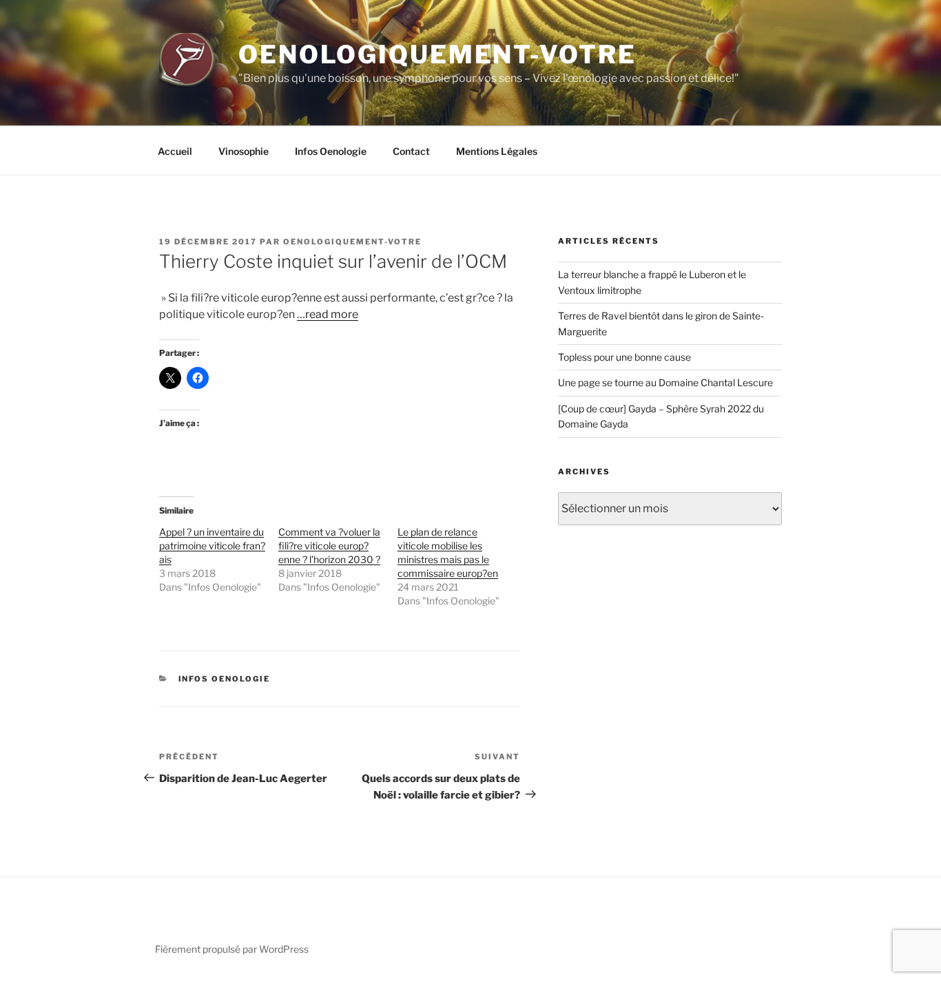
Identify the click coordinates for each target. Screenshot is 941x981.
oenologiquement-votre (352, 241)
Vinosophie (243, 151)
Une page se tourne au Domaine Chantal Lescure (665, 382)
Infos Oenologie (330, 151)
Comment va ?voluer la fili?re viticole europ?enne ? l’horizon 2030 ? (329, 545)
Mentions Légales (496, 151)
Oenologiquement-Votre (437, 54)
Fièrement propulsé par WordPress (232, 949)
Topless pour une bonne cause (624, 357)
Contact (411, 151)
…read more (327, 314)
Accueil (175, 151)
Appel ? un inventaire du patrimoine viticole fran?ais (212, 545)
